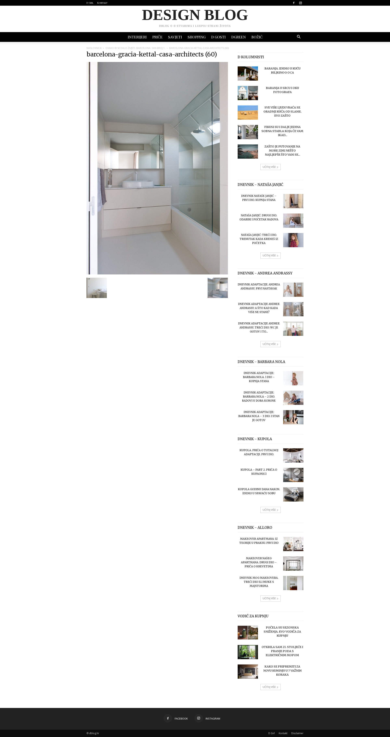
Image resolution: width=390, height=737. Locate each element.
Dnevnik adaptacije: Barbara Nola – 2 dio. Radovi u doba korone (259, 396)
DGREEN (238, 37)
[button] (298, 37)
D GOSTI (218, 37)
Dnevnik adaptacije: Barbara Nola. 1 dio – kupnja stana (259, 377)
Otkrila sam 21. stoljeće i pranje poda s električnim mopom (282, 651)
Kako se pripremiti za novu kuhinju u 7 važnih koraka (282, 670)
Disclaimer (297, 733)
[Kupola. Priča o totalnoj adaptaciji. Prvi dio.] (293, 455)
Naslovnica (94, 48)
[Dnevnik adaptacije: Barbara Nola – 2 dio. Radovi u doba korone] (293, 398)
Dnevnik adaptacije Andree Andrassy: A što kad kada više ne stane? (259, 308)
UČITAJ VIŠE (269, 167)
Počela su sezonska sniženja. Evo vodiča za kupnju (282, 631)
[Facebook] (294, 3)
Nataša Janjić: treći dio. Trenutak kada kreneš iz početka (259, 239)
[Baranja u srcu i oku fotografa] (248, 93)
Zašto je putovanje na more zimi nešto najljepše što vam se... (282, 150)
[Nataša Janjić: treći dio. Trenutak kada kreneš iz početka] (293, 240)
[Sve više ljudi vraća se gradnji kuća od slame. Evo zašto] (248, 112)
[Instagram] (300, 3)
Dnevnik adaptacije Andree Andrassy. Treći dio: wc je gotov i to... (259, 327)
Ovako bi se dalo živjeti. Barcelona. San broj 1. (135, 48)
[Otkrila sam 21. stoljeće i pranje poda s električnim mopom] (248, 652)
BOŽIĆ (256, 37)
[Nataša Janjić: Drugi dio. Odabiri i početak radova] (293, 221)
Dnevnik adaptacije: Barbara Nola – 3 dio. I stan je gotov (259, 416)
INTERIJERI (137, 37)
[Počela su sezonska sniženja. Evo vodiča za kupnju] (248, 632)
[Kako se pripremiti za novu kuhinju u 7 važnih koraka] (248, 671)
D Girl (90, 2)
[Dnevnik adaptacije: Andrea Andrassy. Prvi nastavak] (293, 290)
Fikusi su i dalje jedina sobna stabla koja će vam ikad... (282, 131)
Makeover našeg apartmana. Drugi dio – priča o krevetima (259, 562)
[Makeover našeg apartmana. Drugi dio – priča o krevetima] (293, 563)
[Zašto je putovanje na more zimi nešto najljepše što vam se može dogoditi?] (248, 151)
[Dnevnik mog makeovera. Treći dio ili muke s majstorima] (293, 583)
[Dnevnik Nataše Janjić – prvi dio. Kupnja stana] (293, 201)
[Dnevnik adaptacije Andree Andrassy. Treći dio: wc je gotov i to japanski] (293, 329)
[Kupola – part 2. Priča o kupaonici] (293, 475)
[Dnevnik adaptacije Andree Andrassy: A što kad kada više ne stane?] (293, 309)
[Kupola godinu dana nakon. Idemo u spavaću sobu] (293, 494)
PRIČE (157, 37)
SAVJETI (175, 37)
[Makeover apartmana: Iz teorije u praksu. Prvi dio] (293, 544)
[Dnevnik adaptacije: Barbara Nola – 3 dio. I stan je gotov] (293, 417)
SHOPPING (197, 37)
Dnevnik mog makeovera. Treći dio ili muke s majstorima (258, 582)
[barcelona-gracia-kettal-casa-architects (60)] (157, 273)
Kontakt (102, 2)
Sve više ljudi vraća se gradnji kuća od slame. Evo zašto (282, 111)
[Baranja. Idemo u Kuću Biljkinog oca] (248, 73)
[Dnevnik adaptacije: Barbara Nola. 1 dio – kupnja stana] (293, 378)
